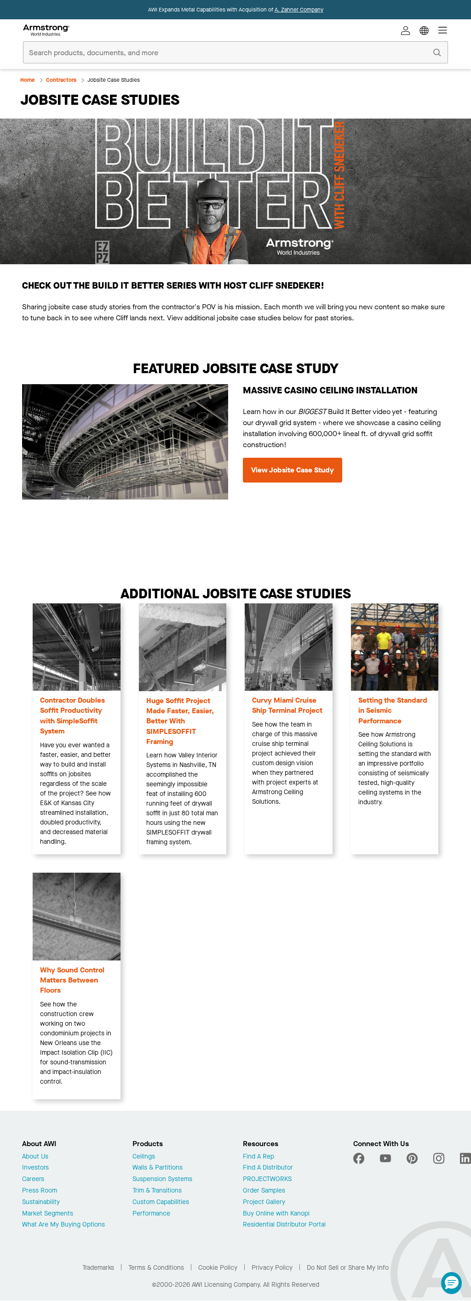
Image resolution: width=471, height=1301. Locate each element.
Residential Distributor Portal (284, 1225)
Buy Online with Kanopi (276, 1214)
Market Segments (47, 1214)
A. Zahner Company (299, 9)
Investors (35, 1168)
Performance (151, 1214)
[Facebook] (360, 1158)
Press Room (39, 1191)
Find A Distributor (268, 1168)
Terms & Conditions (156, 1267)
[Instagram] (439, 1158)
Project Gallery (264, 1202)
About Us (35, 1157)
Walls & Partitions (157, 1168)
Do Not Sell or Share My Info (348, 1267)
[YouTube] (385, 1158)
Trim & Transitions (157, 1191)
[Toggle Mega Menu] (442, 30)
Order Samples (264, 1191)
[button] (451, 1283)
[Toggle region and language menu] (424, 30)
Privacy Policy (272, 1267)
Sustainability (41, 1202)
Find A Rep (258, 1157)
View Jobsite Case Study (292, 470)
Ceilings (143, 1157)
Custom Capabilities (160, 1202)
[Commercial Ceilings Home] (46, 30)
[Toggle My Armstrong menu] (405, 30)
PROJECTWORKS (267, 1179)
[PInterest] (412, 1158)
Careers (33, 1179)
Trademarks (98, 1267)
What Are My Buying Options (63, 1225)
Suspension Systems (162, 1179)
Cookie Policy (217, 1267)
